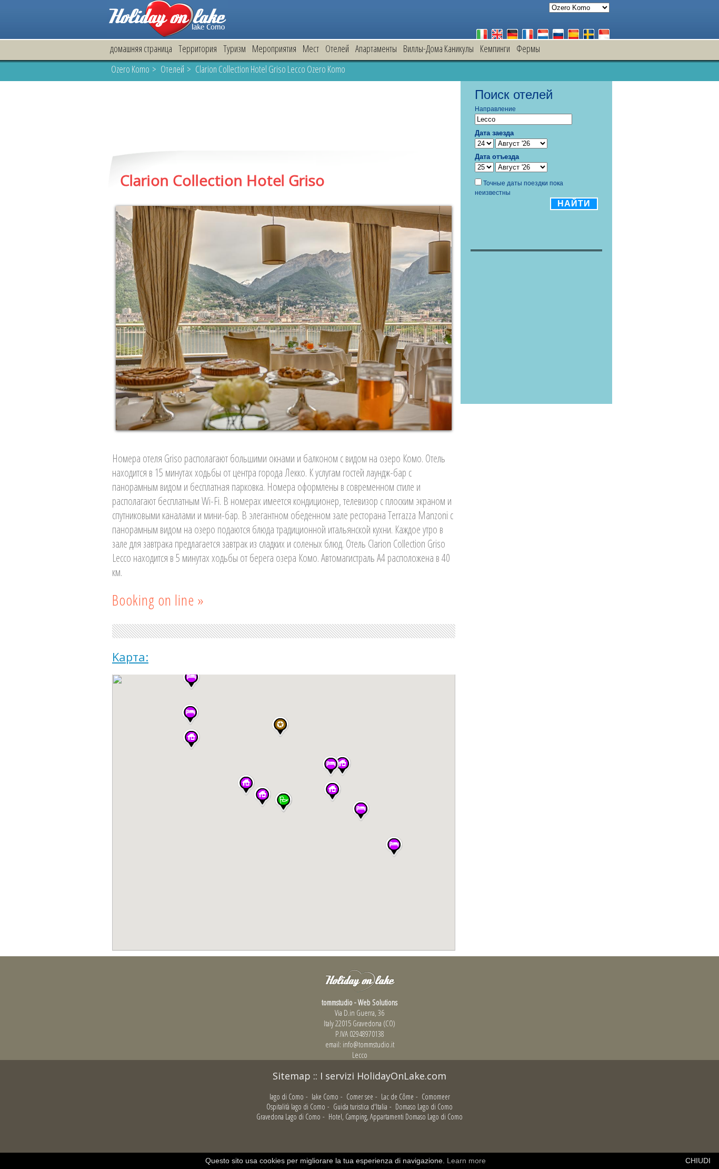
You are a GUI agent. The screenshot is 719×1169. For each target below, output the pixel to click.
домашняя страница (141, 48)
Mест (311, 48)
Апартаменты (376, 48)
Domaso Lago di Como (424, 1120)
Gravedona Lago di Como (288, 1130)
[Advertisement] (283, 117)
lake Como (325, 1110)
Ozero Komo (130, 69)
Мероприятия (274, 48)
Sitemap (292, 1089)
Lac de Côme (397, 1110)
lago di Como (286, 1110)
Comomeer (436, 1110)
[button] (262, 809)
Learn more (466, 1160)
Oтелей (337, 48)
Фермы (528, 48)
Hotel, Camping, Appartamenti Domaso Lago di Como (395, 1130)
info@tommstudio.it (368, 1057)
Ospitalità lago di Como (295, 1120)
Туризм (234, 48)
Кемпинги (495, 48)
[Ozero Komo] (167, 33)
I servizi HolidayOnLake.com (383, 1089)
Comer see (359, 1110)
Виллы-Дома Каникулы (438, 48)
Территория (197, 48)
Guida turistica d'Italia (360, 1120)
